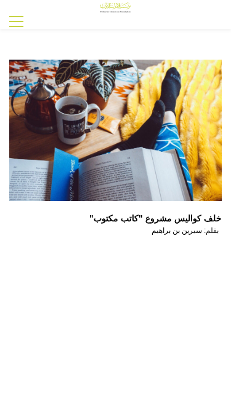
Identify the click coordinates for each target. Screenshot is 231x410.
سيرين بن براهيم (177, 230)
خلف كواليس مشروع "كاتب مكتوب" (155, 218)
